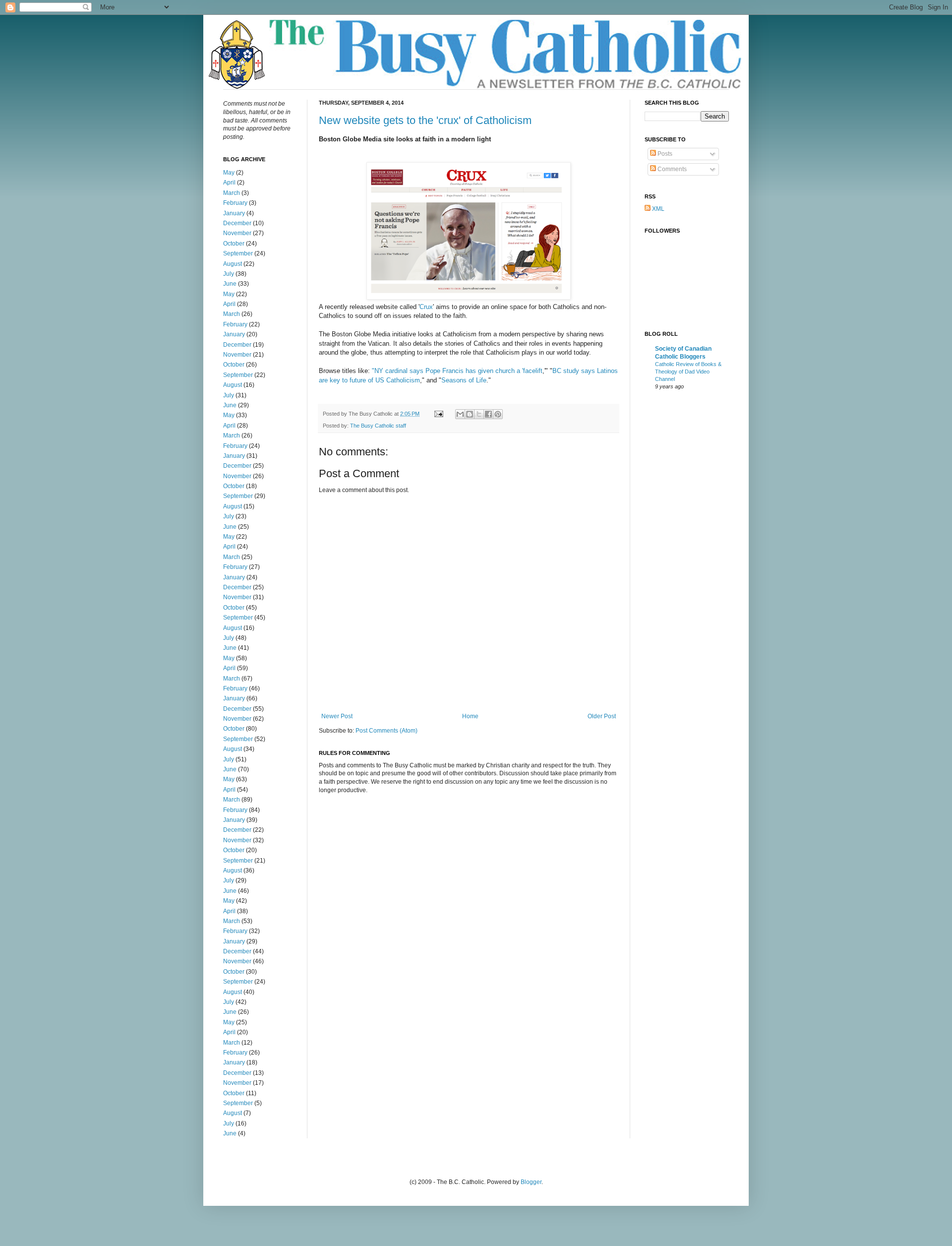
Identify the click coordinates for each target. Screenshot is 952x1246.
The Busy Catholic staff (378, 426)
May (229, 172)
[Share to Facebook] (488, 414)
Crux (426, 307)
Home (470, 716)
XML (657, 208)
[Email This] (460, 414)
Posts (664, 153)
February (235, 202)
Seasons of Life (463, 380)
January (234, 213)
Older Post (602, 716)
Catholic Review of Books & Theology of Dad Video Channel (688, 371)
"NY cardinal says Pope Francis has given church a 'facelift (457, 370)
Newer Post (337, 716)
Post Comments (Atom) (386, 730)
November (237, 233)
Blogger (531, 1182)
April (229, 182)
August (232, 263)
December (237, 223)
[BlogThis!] (470, 414)
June (230, 283)
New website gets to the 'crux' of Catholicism (425, 120)
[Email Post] (438, 414)
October (233, 243)
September (238, 253)
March (231, 192)
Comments (671, 169)
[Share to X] (479, 414)
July (228, 273)
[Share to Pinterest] (498, 414)
